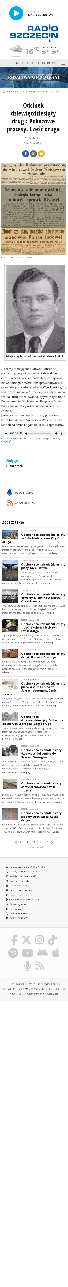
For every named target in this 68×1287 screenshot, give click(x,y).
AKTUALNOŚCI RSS (25, 502)
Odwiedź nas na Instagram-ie (32, 63)
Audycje (56, 91)
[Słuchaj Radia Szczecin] (16, 13)
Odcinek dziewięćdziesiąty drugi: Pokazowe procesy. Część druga (33, 117)
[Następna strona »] (52, 842)
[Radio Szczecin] (34, 32)
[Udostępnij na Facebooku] (25, 153)
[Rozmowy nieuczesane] (34, 77)
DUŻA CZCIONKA (18, 913)
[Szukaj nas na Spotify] (13, 948)
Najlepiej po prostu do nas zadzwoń (17, 63)
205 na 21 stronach (34, 847)
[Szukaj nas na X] (26, 935)
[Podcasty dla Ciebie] (27, 961)
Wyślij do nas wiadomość (48, 63)
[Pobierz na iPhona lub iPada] (56, 948)
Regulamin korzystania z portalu (37, 989)
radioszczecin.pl (18, 885)
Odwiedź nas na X (27, 63)
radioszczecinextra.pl (20, 890)
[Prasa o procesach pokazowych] (33, 209)
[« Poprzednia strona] (16, 842)
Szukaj (53, 63)
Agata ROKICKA (33, 142)
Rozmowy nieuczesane (37, 91)
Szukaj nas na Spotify (43, 63)
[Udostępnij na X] (33, 153)
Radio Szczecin (14, 91)
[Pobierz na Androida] (42, 948)
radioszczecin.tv (18, 895)
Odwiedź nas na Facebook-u (22, 63)
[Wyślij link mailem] (41, 153)
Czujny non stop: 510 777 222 (25, 871)
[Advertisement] (34, 1040)
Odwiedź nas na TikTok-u (38, 63)
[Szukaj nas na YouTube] (27, 948)
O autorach (14, 465)
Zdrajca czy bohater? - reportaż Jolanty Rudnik (35, 356)
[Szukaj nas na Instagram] (39, 935)
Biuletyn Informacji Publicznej (24, 899)
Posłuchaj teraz (17, 904)
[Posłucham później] (10, 441)
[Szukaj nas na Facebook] (14, 935)
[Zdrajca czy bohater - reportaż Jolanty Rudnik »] (35, 309)
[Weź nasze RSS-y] (39, 961)
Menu (63, 63)
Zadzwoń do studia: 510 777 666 (27, 867)
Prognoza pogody (19, 881)
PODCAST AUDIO (24, 492)
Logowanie (15, 909)
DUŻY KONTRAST (18, 918)
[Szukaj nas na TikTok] (52, 935)
